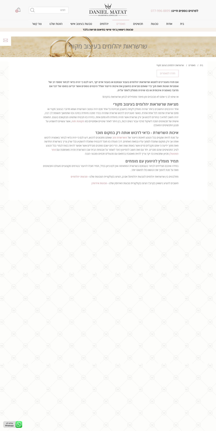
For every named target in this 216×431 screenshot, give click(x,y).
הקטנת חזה (78, 121)
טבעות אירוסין (99, 183)
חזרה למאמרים (167, 73)
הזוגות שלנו (55, 24)
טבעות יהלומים (79, 176)
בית (182, 24)
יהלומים (104, 24)
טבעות (154, 24)
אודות (169, 24)
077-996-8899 (160, 11)
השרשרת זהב (119, 137)
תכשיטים (138, 24)
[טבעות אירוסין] (108, 10)
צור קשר (37, 24)
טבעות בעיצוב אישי (81, 24)
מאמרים (120, 24)
